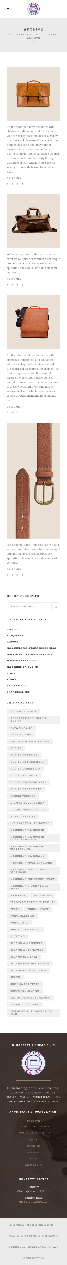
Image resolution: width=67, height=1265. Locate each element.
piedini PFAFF (38, 909)
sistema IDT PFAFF (24, 984)
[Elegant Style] (33, 297)
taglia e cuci (17, 685)
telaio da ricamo (24, 1004)
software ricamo (24, 991)
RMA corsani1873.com (33, 1202)
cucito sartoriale (25, 789)
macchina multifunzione (31, 863)
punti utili (19, 923)
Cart (33, 1158)
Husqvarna (15, 635)
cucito (16, 748)
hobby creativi (22, 816)
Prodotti (33, 1121)
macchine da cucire (22, 667)
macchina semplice (21, 660)
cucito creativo (24, 755)
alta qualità (21, 728)
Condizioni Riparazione (35, 1132)
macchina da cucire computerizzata (27, 838)
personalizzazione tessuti (32, 902)
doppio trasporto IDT (28, 809)
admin (16, 178)
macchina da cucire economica (31, 648)
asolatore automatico (29, 741)
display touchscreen (27, 803)
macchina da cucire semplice (30, 654)
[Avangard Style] (33, 69)
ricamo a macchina (26, 943)
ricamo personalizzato (29, 963)
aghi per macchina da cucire (28, 719)
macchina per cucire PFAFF (32, 879)
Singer (11, 679)
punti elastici (22, 916)
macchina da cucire (27, 830)
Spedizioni (34, 1146)
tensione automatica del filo (31, 1013)
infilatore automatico (29, 823)
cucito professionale (28, 782)
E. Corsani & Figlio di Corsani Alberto (33, 36)
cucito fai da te (24, 775)
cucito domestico (25, 769)
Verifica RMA (33, 1165)
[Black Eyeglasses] (33, 196)
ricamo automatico (26, 950)
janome (12, 641)
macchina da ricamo (27, 856)
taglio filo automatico (30, 998)
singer (15, 977)
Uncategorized (18, 692)
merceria (17, 895)
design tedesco (23, 796)
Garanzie (33, 1152)
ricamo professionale (28, 970)
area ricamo (20, 734)
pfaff (11, 673)
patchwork (42, 895)
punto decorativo (25, 929)
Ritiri (33, 1139)
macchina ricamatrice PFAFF (29, 887)
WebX (41, 1257)
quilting (17, 936)
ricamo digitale (23, 957)
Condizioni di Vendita (34, 1126)
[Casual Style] (33, 425)
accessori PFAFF (23, 711)
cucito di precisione (27, 762)
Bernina (13, 629)
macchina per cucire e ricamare (28, 871)
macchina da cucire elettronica (27, 848)
